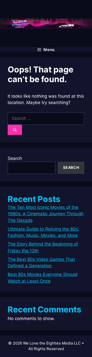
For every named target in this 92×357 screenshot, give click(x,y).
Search (15, 158)
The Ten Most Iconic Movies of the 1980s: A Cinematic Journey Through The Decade (46, 214)
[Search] (15, 130)
